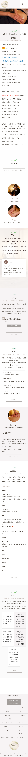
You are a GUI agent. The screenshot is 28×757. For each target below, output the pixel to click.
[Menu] (25, 4)
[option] (14, 267)
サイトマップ (21, 737)
